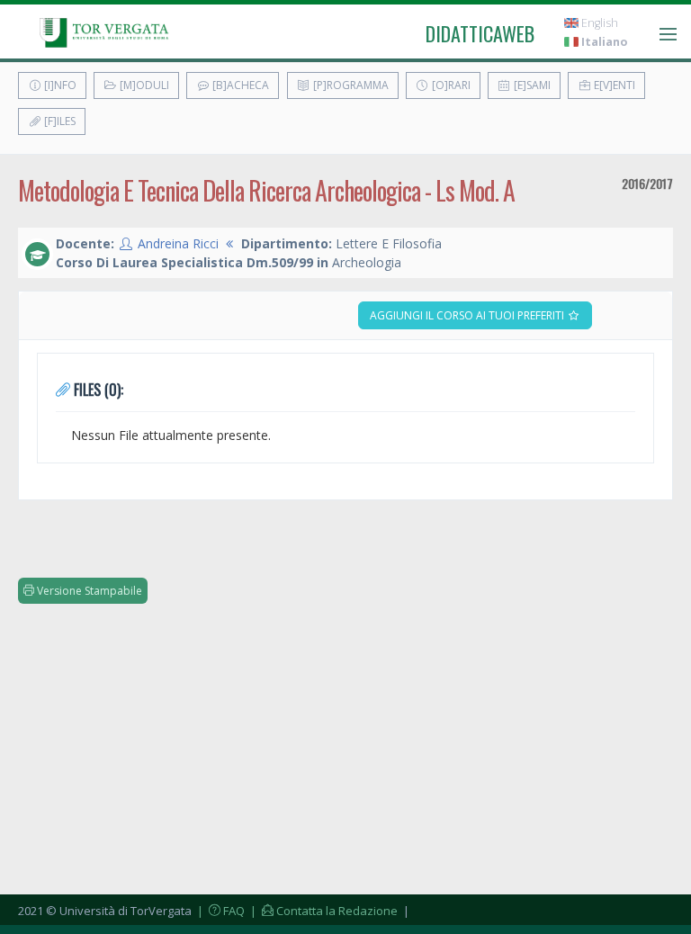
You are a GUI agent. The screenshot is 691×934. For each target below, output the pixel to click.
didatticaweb (480, 33)
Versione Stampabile (88, 590)
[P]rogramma (349, 85)
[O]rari (450, 85)
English (598, 23)
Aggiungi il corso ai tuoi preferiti (468, 315)
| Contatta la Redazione (322, 911)
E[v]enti (613, 85)
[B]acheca (239, 85)
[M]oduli (143, 85)
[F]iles (58, 121)
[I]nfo (58, 85)
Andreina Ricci (178, 243)
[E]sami (531, 85)
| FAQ (219, 911)
